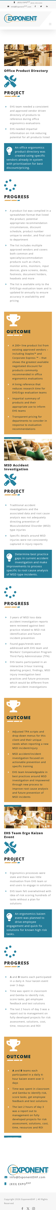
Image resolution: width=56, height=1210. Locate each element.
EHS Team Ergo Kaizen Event (23, 835)
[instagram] (33, 1208)
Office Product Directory (26, 70)
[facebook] (22, 1208)
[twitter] (28, 1208)
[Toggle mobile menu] (50, 24)
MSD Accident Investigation (16, 467)
